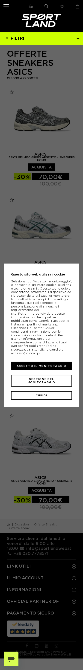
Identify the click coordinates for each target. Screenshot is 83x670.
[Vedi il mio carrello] (77, 6)
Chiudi (41, 395)
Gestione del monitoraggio (42, 380)
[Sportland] (41, 20)
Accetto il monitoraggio (41, 366)
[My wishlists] (62, 6)
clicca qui (33, 353)
